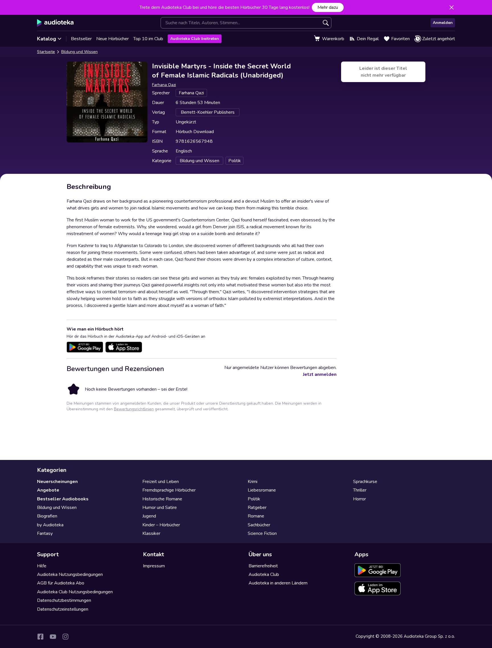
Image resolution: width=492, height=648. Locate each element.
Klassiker (151, 533)
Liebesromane (262, 490)
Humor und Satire (159, 507)
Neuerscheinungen (57, 481)
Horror (359, 499)
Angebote (48, 490)
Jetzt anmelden (320, 374)
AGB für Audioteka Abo (60, 583)
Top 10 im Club (148, 39)
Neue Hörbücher (112, 39)
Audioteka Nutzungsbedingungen (70, 574)
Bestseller (81, 39)
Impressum (154, 566)
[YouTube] (53, 636)
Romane (256, 516)
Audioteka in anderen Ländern (278, 583)
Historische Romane (162, 499)
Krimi (252, 481)
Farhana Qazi (164, 84)
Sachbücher (259, 525)
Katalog (46, 38)
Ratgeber (257, 507)
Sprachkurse (365, 481)
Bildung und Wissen (79, 51)
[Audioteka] (55, 22)
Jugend (149, 516)
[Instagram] (65, 636)
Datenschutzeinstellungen (62, 609)
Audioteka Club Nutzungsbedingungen (75, 592)
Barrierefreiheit (263, 566)
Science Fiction (262, 533)
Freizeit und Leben (160, 481)
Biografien (47, 516)
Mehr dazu (327, 7)
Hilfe (41, 566)
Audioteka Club (264, 574)
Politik (254, 499)
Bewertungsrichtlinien (134, 409)
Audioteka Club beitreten (194, 38)
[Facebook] (40, 636)
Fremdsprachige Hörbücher (169, 490)
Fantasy (45, 533)
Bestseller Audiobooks (63, 499)
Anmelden (443, 22)
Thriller (359, 490)
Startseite (46, 51)
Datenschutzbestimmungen (64, 600)
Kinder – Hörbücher (161, 525)
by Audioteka (50, 525)
